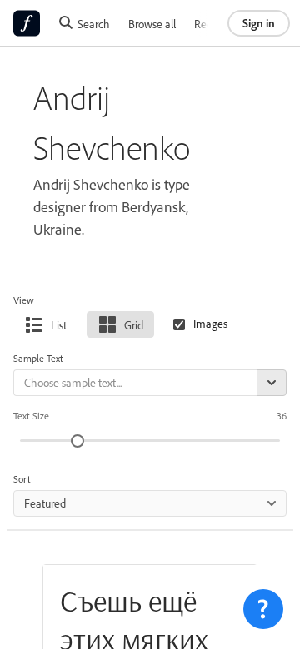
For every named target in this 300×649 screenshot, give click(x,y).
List (59, 325)
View (23, 300)
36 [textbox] (282, 415)
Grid (133, 325)
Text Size (31, 415)
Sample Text (38, 358)
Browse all (152, 24)
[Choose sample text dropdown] (272, 382)
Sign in (258, 23)
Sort (22, 479)
